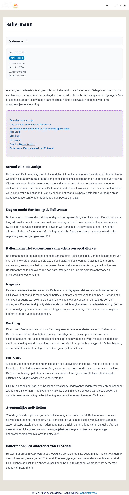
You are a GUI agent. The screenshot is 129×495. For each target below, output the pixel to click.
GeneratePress (88, 492)
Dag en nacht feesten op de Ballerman (30, 124)
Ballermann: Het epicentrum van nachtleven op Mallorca (39, 128)
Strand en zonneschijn (21, 120)
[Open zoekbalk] (107, 5)
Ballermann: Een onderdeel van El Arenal (31, 148)
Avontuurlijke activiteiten (22, 144)
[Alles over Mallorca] (10, 5)
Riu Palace (15, 140)
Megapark (15, 131)
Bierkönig (15, 135)
